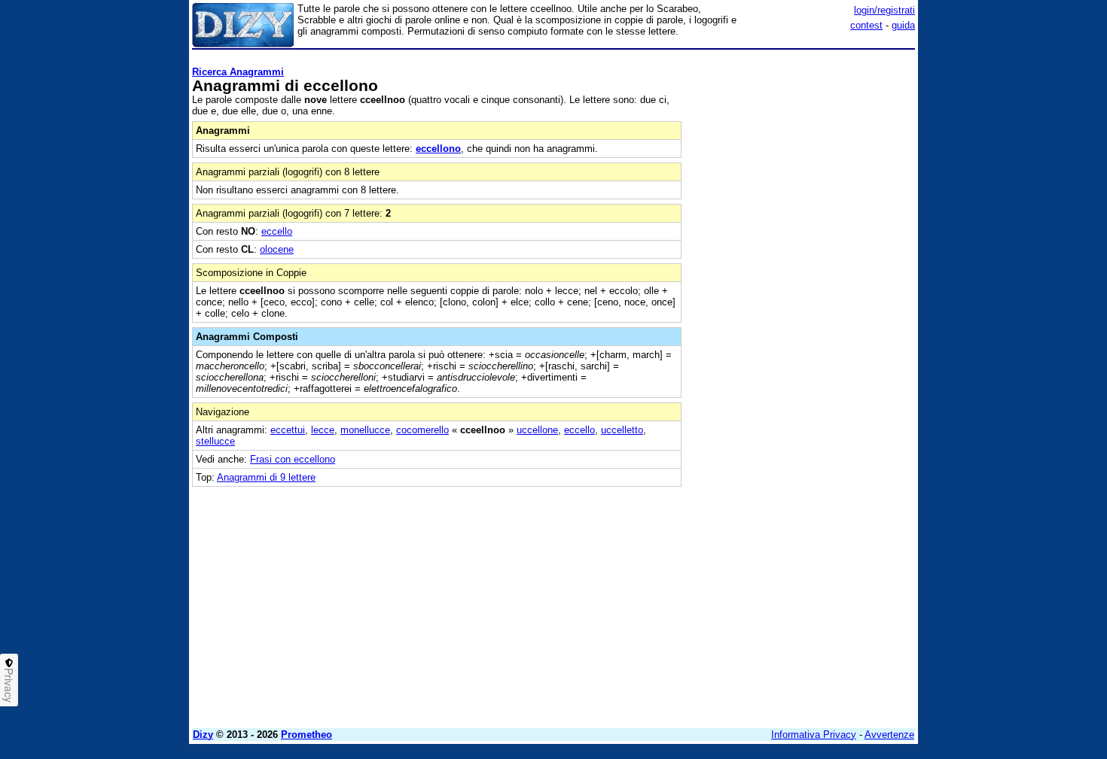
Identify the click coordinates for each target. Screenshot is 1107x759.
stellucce (215, 441)
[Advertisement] (802, 280)
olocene (277, 249)
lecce (322, 430)
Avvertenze (889, 734)
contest (866, 25)
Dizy (203, 734)
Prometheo (306, 734)
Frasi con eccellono (292, 459)
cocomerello (422, 430)
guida (903, 25)
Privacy (9, 685)
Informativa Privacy (813, 734)
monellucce (365, 430)
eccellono (438, 148)
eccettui (287, 430)
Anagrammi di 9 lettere (266, 477)
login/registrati (884, 10)
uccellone (537, 430)
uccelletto (622, 430)
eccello (276, 231)
